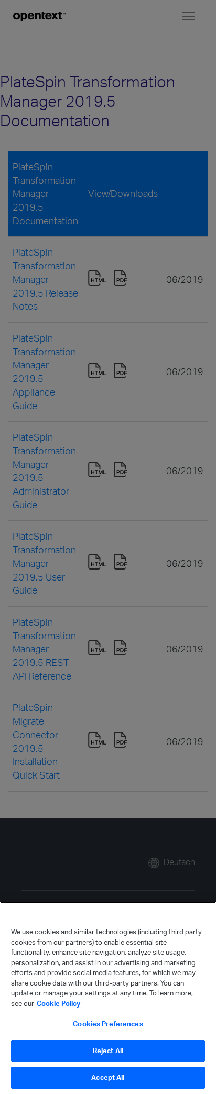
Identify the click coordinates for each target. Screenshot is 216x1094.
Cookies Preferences (108, 1024)
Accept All (107, 1077)
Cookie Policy (58, 1003)
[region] (108, 998)
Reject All (108, 1050)
